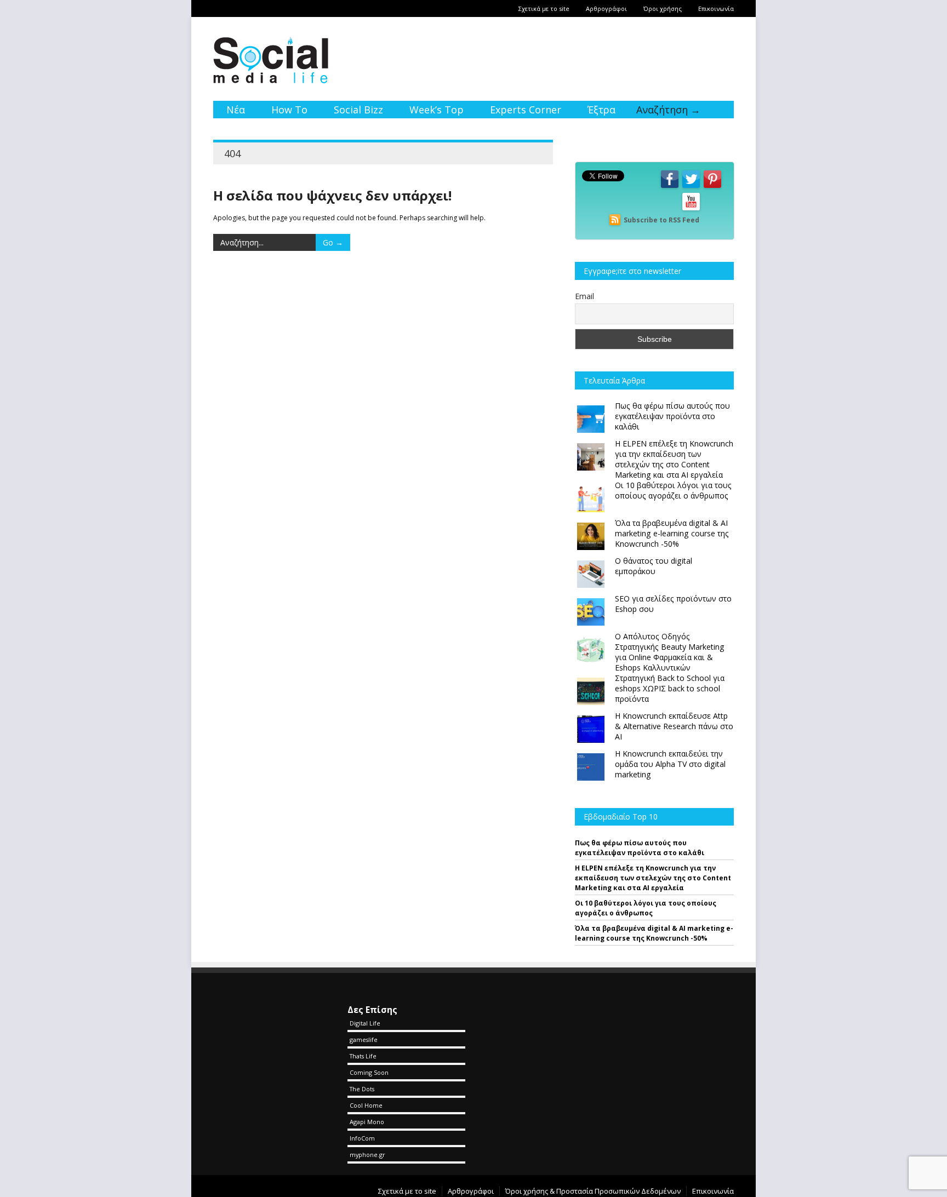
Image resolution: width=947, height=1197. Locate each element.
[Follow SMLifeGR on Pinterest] (712, 187)
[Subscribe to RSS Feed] (614, 220)
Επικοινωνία (716, 8)
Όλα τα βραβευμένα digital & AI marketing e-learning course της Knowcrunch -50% (654, 933)
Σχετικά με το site (543, 8)
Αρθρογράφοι (606, 8)
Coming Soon (369, 1072)
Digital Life (365, 1023)
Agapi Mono (367, 1122)
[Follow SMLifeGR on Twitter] (691, 187)
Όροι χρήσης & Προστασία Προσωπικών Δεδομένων (593, 1191)
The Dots (362, 1089)
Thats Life (363, 1056)
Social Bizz (358, 109)
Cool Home (366, 1105)
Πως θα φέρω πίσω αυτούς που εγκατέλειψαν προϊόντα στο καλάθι (639, 847)
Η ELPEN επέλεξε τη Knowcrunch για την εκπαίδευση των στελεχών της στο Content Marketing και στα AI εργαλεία (653, 877)
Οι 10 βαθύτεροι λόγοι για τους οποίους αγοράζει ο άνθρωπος (645, 908)
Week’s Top (436, 109)
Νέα (235, 109)
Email (584, 296)
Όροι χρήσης (662, 8)
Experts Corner (525, 109)
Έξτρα (601, 109)
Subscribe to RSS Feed (661, 220)
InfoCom (362, 1138)
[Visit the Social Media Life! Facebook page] (670, 187)
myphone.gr (367, 1154)
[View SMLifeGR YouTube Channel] (691, 209)
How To (289, 109)
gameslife (364, 1039)
